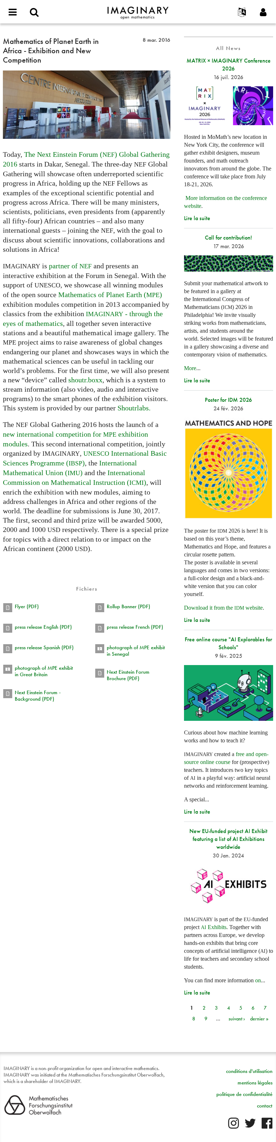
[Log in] (263, 12)
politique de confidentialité (244, 1094)
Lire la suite (197, 218)
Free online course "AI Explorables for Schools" (228, 643)
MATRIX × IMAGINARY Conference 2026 (229, 64)
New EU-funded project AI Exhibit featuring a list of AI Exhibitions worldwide (228, 839)
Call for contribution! (228, 237)
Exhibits (213, 927)
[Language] (242, 12)
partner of (70, 266)
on (258, 980)
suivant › (237, 1018)
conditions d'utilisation (249, 1071)
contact (264, 1105)
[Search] (34, 12)
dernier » (259, 1018)
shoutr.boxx (85, 380)
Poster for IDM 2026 (228, 400)
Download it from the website (223, 608)
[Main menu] (12, 12)
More (190, 368)
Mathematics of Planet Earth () (110, 295)
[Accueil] (138, 9)
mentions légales (255, 1082)
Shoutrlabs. (134, 408)
